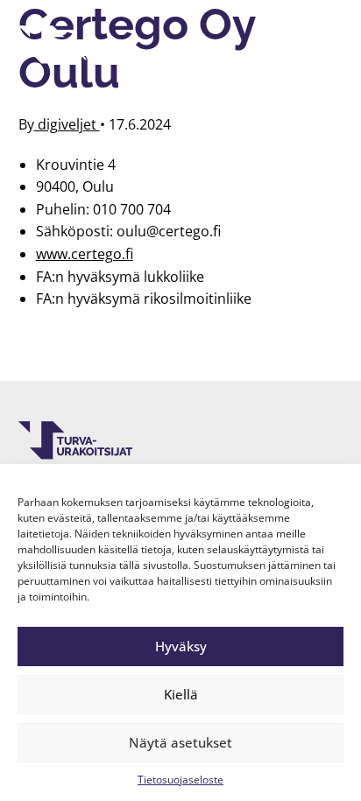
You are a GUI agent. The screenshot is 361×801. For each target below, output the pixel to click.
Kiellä (181, 694)
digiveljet (67, 124)
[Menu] (320, 45)
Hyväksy (181, 646)
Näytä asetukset (180, 742)
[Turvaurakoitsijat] (75, 44)
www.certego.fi (84, 253)
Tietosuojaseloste (180, 779)
